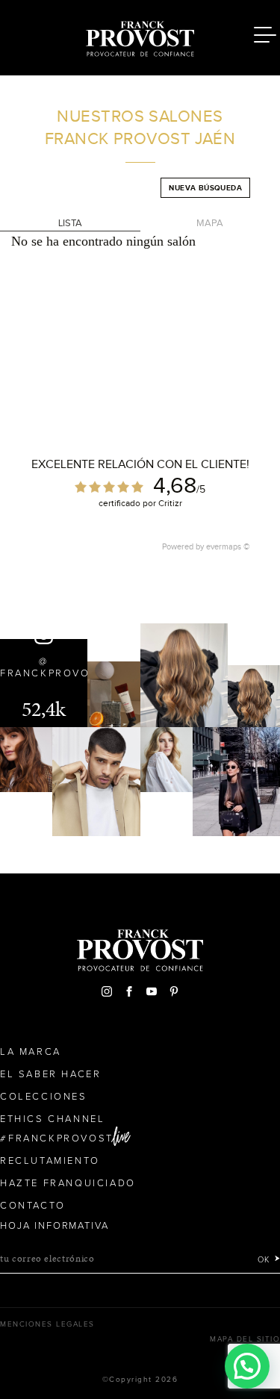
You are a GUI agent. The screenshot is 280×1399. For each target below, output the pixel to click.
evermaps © (228, 546)
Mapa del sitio (245, 1339)
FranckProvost (60, 1138)
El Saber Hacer (50, 1074)
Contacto (33, 1206)
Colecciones (43, 1097)
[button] (247, 1366)
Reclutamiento (50, 1161)
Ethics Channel (52, 1119)
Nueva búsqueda (205, 188)
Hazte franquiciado (68, 1183)
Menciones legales (47, 1324)
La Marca (30, 1052)
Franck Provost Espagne (140, 36)
